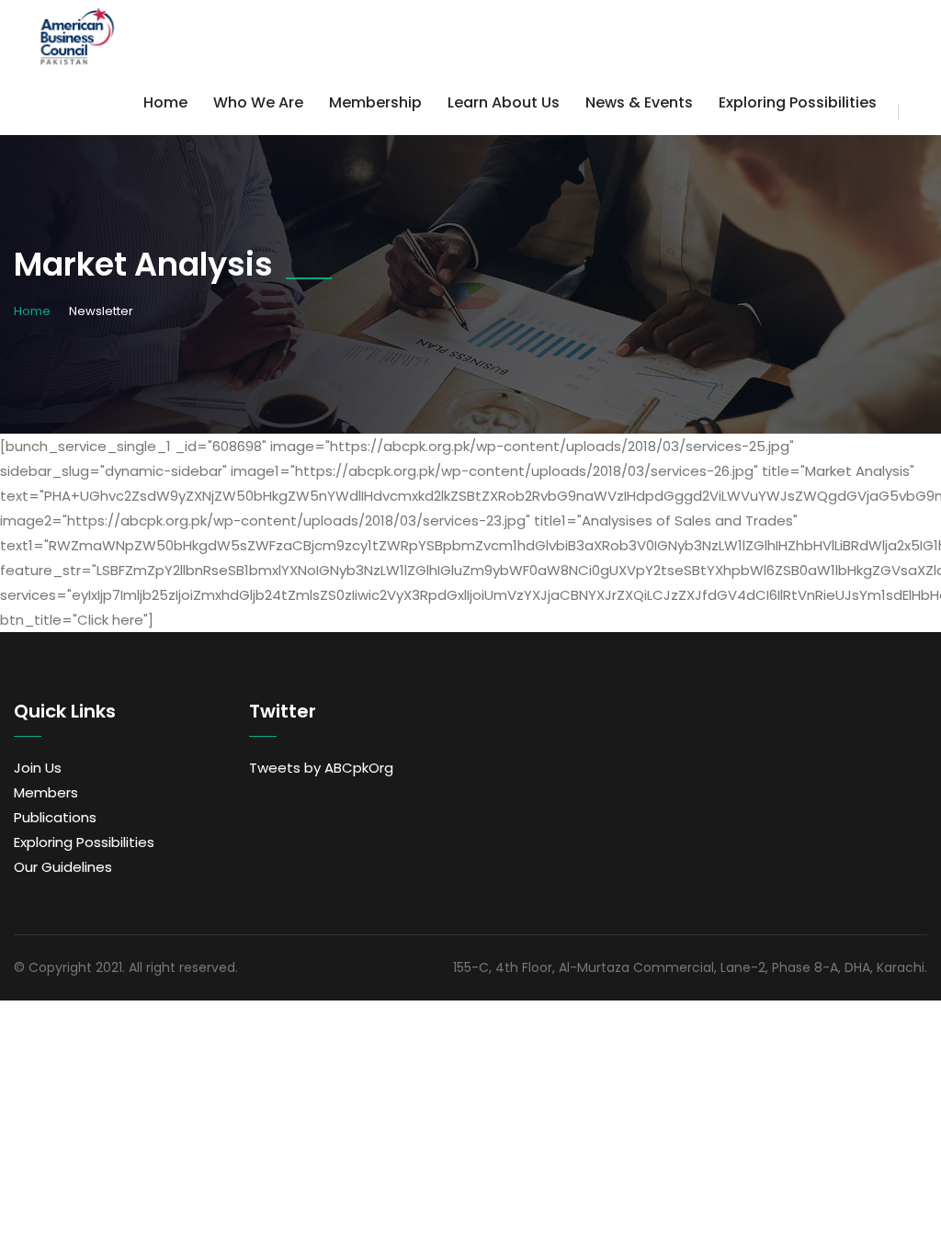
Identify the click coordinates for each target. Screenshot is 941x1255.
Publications (55, 817)
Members (46, 792)
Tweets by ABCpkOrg (321, 767)
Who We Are (258, 102)
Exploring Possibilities (798, 102)
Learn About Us (504, 102)
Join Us (38, 767)
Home (165, 102)
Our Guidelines (63, 866)
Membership (375, 102)
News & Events (639, 102)
